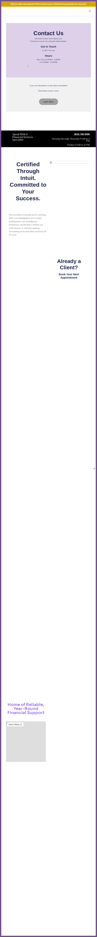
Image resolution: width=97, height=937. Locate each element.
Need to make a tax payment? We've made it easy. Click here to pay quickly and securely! (48, 4)
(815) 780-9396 (82, 134)
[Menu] (90, 11)
